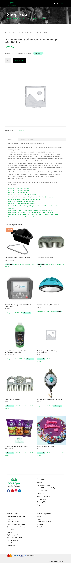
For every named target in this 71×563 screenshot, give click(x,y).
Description (11, 139)
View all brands (11, 545)
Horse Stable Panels (43, 485)
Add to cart (19, 60)
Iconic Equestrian (12, 543)
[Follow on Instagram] (16, 490)
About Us (40, 482)
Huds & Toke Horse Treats (14, 537)
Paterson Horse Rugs (13, 540)
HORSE (15, 19)
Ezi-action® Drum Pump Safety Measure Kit (22, 195)
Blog (38, 505)
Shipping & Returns (43, 502)
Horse (39, 519)
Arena (39, 516)
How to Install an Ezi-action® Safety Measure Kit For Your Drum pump (30, 197)
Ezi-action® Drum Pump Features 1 (19, 188)
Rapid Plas (10, 519)
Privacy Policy (41, 499)
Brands (11, 33)
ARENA (9, 19)
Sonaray (9, 532)
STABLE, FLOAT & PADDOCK (36, 19)
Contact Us (40, 494)
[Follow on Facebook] (8, 490)
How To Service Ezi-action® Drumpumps (21, 201)
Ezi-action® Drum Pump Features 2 (19, 190)
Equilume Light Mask (13, 535)
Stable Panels (41, 527)
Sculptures (40, 524)
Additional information (27, 139)
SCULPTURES (22, 19)
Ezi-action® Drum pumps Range (18, 193)
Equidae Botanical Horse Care (16, 516)
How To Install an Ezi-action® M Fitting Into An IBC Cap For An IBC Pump (31, 213)
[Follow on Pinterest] (12, 490)
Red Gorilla (10, 530)
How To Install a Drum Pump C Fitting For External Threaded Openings (31, 210)
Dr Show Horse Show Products (16, 527)
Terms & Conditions (43, 496)
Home (7, 33)
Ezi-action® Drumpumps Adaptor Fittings (21, 204)
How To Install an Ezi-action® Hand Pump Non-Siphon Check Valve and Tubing (33, 215)
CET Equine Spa (42, 491)
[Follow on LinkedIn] (19, 490)
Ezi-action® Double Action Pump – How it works (23, 217)
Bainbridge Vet (17, 33)
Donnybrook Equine (13, 522)
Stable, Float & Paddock (44, 522)
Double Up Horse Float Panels (16, 524)
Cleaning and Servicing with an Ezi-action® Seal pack (25, 199)
